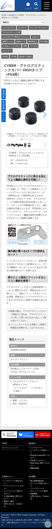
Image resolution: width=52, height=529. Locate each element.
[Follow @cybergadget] (9, 434)
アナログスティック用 (11, 32)
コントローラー (9, 28)
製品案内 (12, 15)
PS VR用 (43, 42)
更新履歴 (33, 494)
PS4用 (5, 57)
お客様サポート (8, 476)
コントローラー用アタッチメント (16, 37)
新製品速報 (34, 468)
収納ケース (20, 42)
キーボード (22, 28)
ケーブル (33, 46)
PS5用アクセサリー (38, 461)
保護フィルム (8, 42)
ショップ (28, 9)
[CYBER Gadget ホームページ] (7, 5)
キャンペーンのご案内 (39, 491)
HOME (4, 15)
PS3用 (13, 57)
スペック (4, 116)
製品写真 (4, 93)
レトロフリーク (36, 448)
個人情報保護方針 (37, 481)
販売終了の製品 (25, 57)
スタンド (35, 37)
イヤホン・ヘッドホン (11, 46)
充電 (25, 46)
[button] (45, 115)
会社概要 (32, 476)
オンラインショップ (10, 448)
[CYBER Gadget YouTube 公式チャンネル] (43, 434)
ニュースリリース (37, 488)
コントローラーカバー (38, 28)
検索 (36, 9)
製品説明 (4, 105)
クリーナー (7, 51)
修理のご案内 (9, 501)
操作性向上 (32, 42)
